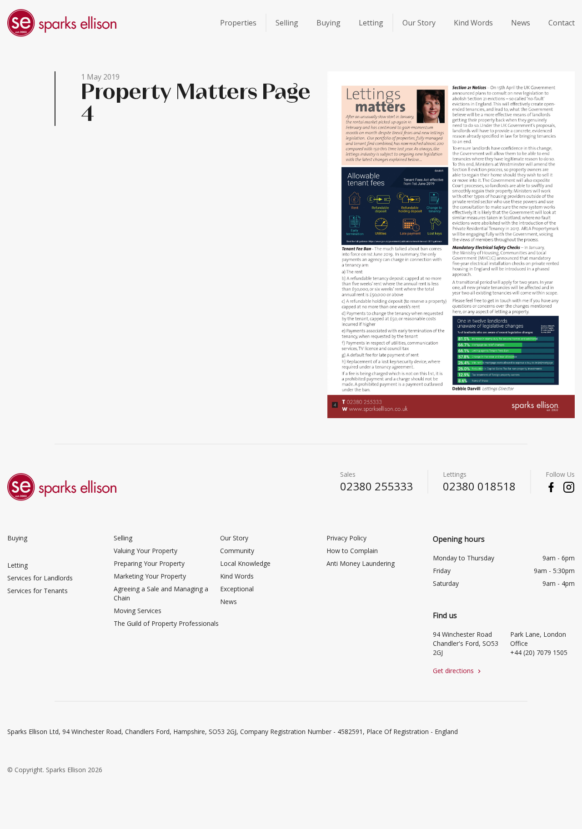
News (520, 23)
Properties (238, 23)
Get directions (458, 670)
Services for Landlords (40, 578)
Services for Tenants (37, 590)
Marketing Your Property (150, 576)
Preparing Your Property (149, 563)
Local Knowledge (245, 563)
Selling (287, 23)
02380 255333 (376, 486)
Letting (371, 23)
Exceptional (237, 588)
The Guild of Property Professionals (166, 623)
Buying (328, 23)
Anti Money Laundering (360, 563)
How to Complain (352, 550)
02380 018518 (479, 486)
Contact (561, 23)
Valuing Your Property (145, 550)
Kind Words (473, 23)
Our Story (419, 23)
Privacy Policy (346, 538)
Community (237, 550)
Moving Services (137, 610)
